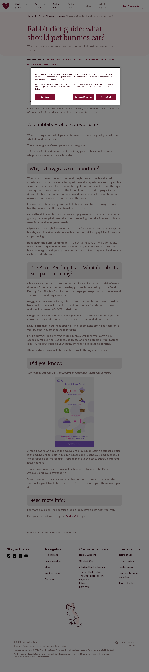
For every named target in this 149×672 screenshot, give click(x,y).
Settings (45, 97)
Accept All (106, 97)
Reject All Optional (83, 97)
